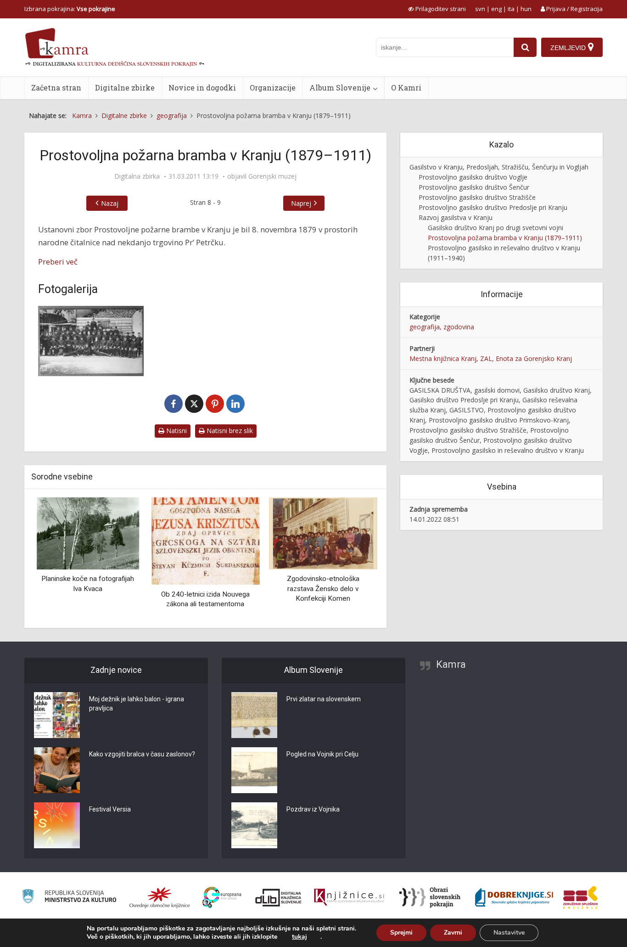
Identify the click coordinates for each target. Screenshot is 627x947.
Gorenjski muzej (272, 176)
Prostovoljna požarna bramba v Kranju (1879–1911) (505, 237)
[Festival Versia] (57, 825)
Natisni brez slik (229, 430)
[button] (354, 558)
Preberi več (58, 261)
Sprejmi (401, 932)
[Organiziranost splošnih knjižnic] (159, 897)
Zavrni (453, 932)
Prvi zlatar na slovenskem (323, 699)
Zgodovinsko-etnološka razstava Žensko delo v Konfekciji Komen (323, 589)
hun (526, 9)
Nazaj (109, 203)
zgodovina (458, 326)
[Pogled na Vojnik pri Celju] (254, 770)
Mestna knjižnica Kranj (442, 358)
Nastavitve (509, 932)
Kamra (451, 664)
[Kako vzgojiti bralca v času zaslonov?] (57, 770)
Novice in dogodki (202, 87)
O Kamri (406, 87)
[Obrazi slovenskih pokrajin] (430, 897)
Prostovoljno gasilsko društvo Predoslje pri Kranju (493, 207)
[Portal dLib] (278, 897)
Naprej (301, 203)
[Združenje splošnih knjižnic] (580, 897)
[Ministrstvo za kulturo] (69, 898)
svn (480, 9)
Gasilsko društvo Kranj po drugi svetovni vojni (495, 227)
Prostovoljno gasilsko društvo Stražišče (477, 197)
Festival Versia (110, 809)
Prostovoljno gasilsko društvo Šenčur (474, 187)
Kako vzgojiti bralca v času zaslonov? (142, 754)
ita (511, 9)
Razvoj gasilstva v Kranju (456, 217)
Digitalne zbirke (125, 87)
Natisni (175, 430)
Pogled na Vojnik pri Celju (322, 754)
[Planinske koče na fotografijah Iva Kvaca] (88, 532)
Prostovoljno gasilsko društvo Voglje (473, 177)
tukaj (299, 937)
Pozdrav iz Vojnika (313, 809)
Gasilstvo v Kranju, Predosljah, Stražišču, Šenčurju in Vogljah (498, 167)
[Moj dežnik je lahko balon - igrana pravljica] (57, 715)
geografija (424, 326)
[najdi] (525, 47)
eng (496, 9)
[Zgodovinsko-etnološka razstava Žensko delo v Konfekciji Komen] (323, 532)
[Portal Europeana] (222, 897)
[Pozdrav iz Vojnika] (254, 825)
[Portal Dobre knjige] (514, 897)
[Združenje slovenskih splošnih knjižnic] (349, 897)
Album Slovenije (339, 87)
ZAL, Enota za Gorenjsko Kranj (526, 358)
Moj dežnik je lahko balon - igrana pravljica (136, 703)
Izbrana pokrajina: (69, 9)
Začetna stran (56, 87)
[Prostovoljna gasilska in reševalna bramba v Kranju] (91, 341)
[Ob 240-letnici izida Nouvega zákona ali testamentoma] (205, 540)
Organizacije (273, 87)
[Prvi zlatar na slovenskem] (254, 715)
